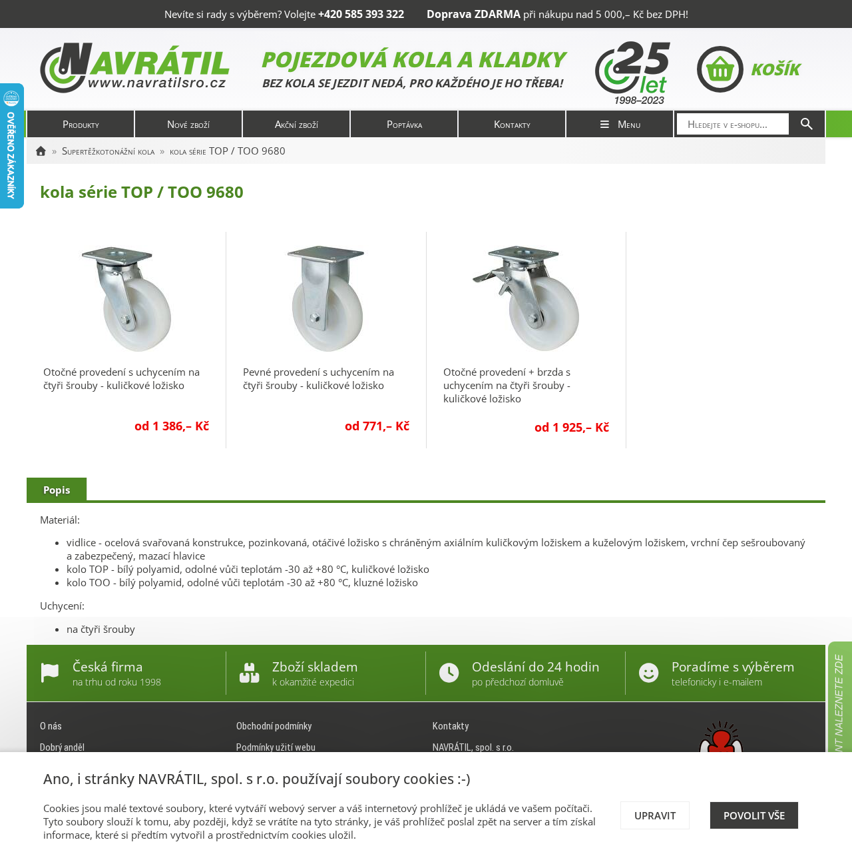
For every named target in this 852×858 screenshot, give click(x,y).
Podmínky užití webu (276, 747)
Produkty (81, 124)
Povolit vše (754, 815)
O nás (51, 726)
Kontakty (512, 124)
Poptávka (404, 124)
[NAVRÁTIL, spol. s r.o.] (40, 150)
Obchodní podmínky (274, 726)
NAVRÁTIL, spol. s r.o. (473, 747)
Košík (774, 69)
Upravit (655, 815)
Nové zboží (188, 124)
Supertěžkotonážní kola (108, 150)
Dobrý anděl (62, 747)
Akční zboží (296, 124)
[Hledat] (807, 124)
